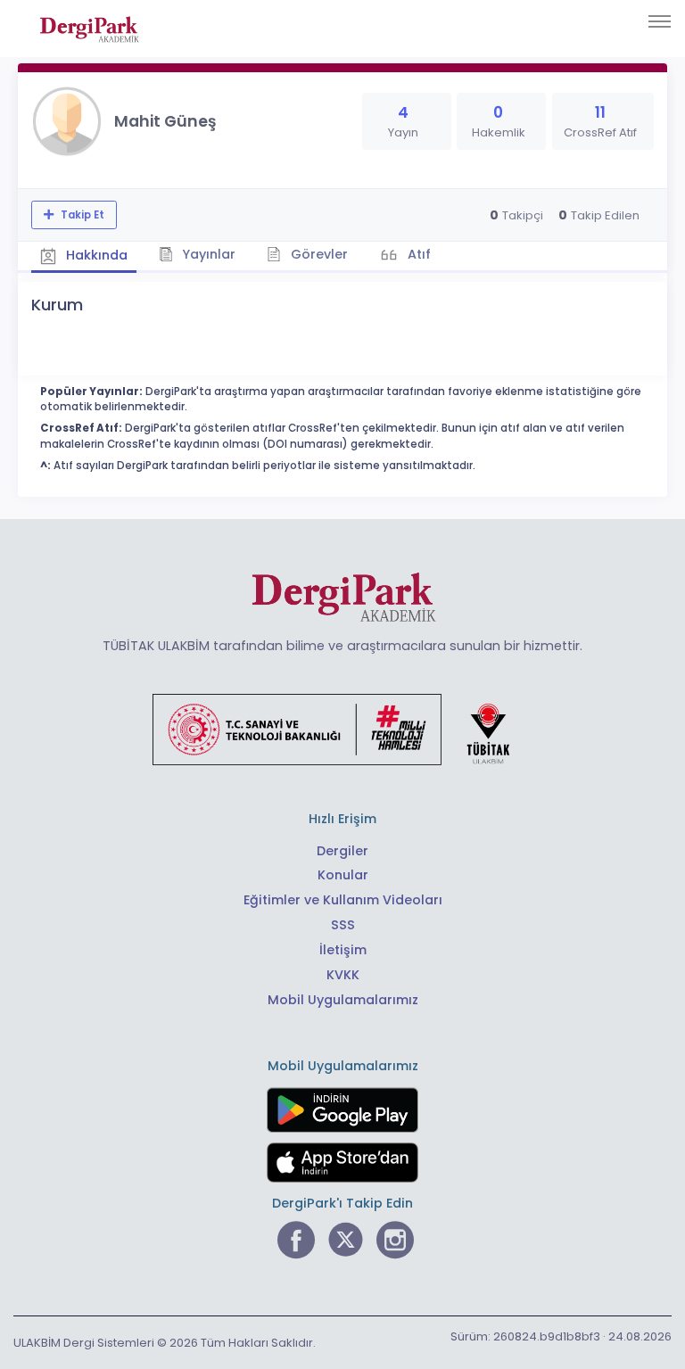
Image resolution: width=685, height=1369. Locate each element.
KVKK (342, 975)
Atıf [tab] (417, 254)
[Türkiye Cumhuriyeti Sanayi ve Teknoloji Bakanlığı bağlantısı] (342, 729)
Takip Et (81, 215)
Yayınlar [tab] (206, 254)
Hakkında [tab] (95, 255)
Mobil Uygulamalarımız (343, 1000)
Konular (343, 875)
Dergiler (342, 851)
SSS (343, 925)
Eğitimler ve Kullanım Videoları (342, 900)
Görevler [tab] (317, 254)
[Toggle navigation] (660, 21)
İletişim (343, 950)
